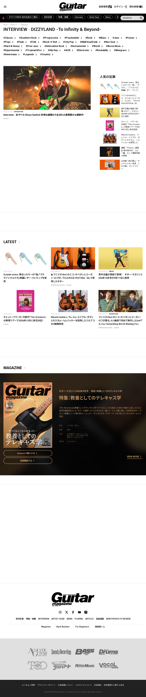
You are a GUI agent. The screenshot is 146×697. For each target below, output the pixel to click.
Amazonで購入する (27, 453)
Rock (69, 285)
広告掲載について (65, 685)
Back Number (63, 627)
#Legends (30, 54)
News (108, 17)
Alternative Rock (58, 285)
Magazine (15, 368)
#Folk (35, 42)
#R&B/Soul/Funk (91, 42)
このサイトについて (83, 685)
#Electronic (85, 50)
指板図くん (100, 627)
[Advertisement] (73, 514)
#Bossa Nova (115, 46)
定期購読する (28, 461)
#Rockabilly (103, 50)
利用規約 (98, 685)
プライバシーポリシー (46, 685)
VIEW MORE (135, 457)
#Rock (90, 37)
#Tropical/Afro (35, 50)
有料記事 (48, 17)
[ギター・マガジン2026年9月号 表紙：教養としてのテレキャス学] (27, 446)
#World (98, 46)
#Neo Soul (111, 42)
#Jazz (117, 37)
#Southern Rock (30, 37)
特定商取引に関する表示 (114, 685)
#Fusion (131, 37)
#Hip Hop (55, 50)
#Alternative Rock (56, 46)
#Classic (10, 37)
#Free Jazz (34, 46)
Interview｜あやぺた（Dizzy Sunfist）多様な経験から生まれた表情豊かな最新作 (43, 114)
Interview (79, 17)
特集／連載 (63, 17)
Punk (7, 119)
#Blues (104, 37)
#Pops (9, 42)
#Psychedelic (73, 37)
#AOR (69, 50)
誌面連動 (100, 619)
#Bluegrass (122, 50)
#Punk (22, 42)
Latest (12, 242)
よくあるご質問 (28, 685)
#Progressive (52, 37)
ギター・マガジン (10, 25)
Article (89, 619)
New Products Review (118, 619)
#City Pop (70, 42)
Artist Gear (94, 17)
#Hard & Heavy (13, 46)
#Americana (12, 54)
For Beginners (82, 627)
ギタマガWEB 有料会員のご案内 (23, 17)
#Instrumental (80, 46)
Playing (79, 619)
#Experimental (13, 50)
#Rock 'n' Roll (51, 42)
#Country (47, 54)
